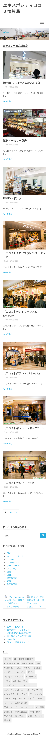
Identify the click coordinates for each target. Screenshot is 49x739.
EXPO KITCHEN (26, 659)
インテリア (31, 676)
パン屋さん (9, 694)
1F (5, 659)
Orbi (38, 663)
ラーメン (8, 702)
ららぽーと (9, 672)
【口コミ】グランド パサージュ (21, 373)
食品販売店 (13, 87)
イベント (19, 676)
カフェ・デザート (15, 556)
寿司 (32, 711)
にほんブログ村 (12, 606)
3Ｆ (15, 659)
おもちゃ (28, 667)
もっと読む (7, 101)
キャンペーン (29, 685)
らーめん (21, 672)
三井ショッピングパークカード (18, 707)
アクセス (8, 676)
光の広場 (40, 707)
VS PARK (8, 667)
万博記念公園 (21, 702)
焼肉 (38, 711)
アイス (31, 672)
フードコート (13, 565)
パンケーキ (37, 689)
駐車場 (7, 720)
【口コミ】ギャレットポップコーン (24, 428)
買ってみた (20, 716)
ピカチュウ (22, 694)
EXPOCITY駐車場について (19, 632)
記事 (9, 581)
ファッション (13, 562)
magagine (11, 639)
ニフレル (11, 559)
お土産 (37, 667)
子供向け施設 (21, 711)
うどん (18, 667)
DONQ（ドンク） (13, 198)
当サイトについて (15, 626)
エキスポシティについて (18, 629)
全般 (9, 571)
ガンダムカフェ (20, 680)
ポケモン (40, 698)
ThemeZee (37, 734)
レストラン (12, 568)
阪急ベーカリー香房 (15, 140)
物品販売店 (12, 577)
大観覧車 (8, 711)
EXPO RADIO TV (11, 663)
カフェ (7, 680)
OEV (31, 663)
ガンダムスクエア (12, 685)
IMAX (24, 663)
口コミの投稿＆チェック (18, 642)
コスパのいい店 (11, 689)
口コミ (6, 87)
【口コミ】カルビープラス (18, 482)
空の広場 (8, 716)
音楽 (30, 716)
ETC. (9, 553)
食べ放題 (38, 716)
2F (10, 659)
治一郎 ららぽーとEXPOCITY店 (21, 82)
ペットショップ (26, 698)
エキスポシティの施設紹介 (19, 636)
